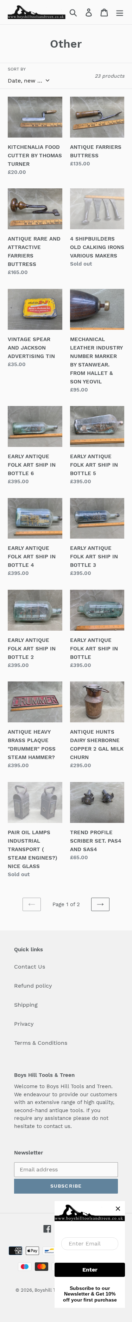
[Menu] (119, 12)
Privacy (24, 1023)
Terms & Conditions (40, 1042)
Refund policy (33, 985)
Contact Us (29, 966)
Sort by (17, 69)
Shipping (26, 1004)
